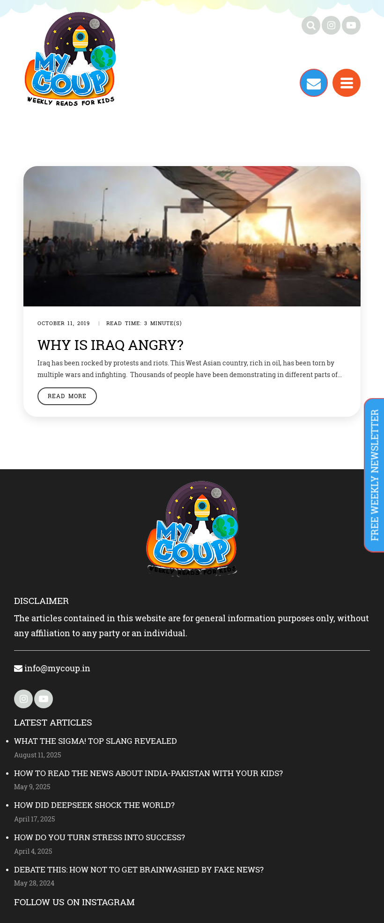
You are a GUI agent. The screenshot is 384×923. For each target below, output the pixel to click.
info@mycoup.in (56, 668)
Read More (67, 396)
